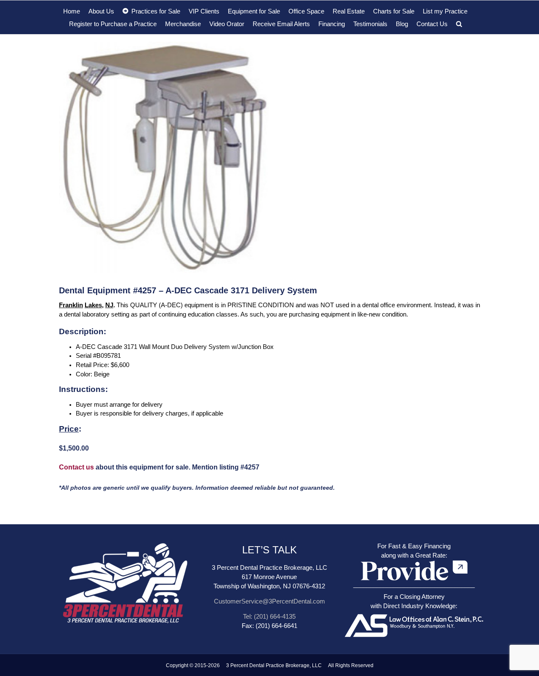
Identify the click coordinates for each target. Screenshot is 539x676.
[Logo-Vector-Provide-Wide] (414, 560)
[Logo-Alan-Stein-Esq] (414, 613)
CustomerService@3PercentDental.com (269, 601)
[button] (459, 23)
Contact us (76, 467)
